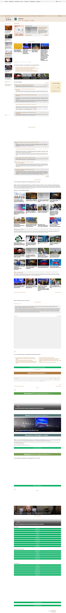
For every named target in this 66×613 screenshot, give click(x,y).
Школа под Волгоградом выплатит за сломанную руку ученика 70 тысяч (26, 104)
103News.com (37, 530)
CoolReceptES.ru (37, 546)
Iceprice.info (38, 1)
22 (58, 87)
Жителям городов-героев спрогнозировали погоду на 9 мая (46, 357)
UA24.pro (37, 544)
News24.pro (16, 234)
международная (19, 439)
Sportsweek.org (32, 1)
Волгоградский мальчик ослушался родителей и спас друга (24, 84)
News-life (15, 216)
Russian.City (37, 556)
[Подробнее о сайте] (19, 30)
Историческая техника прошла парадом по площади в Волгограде (24, 69)
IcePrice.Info (37, 542)
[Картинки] (20, 34)
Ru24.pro (6, 1)
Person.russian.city (17, 258)
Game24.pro (37, 528)
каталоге (55, 310)
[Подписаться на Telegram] (56, 1)
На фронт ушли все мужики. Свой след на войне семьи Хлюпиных (25, 157)
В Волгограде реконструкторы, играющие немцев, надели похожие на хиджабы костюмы (27, 68)
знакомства (41, 380)
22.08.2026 (18, 23)
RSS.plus (37, 532)
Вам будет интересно (16, 303)
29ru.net (21, 1)
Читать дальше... (33, 101)
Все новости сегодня (37, 605)
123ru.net (59, 1)
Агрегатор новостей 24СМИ (31, 41)
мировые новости (21, 272)
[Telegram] (58, 16)
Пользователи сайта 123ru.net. (31, 307)
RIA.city (37, 534)
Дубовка (15, 23)
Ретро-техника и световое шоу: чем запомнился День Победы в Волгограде (25, 67)
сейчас (9, 85)
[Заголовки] (22, 34)
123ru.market (26, 1)
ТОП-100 (50, 378)
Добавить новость (26, 20)
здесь (31, 378)
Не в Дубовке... (32, 20)
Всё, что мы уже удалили (37, 602)
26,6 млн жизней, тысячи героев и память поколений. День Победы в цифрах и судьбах (27, 71)
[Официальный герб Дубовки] (15, 19)
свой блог (32, 274)
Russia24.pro (16, 72)
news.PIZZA (37, 538)
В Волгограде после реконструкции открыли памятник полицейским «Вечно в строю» (26, 70)
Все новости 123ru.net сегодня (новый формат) (37, 367)
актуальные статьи (16, 272)
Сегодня (19, 20)
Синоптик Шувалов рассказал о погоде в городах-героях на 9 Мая (47, 362)
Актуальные (6, 81)
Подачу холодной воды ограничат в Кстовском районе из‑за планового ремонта (49, 358)
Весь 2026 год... (47, 82)
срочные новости (50, 187)
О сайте (60, 384)
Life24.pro (15, 203)
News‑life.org (17, 1)
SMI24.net (37, 536)
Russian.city (16, 191)
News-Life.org (37, 540)
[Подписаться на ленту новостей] (60, 16)
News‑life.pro (11, 1)
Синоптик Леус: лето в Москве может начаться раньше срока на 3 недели (48, 359)
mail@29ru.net (26, 274)
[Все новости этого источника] (47, 85)
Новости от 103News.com (37, 485)
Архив (22, 20)
